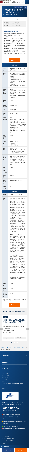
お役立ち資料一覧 (5, 373)
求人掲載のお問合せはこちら (8, 438)
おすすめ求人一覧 (5, 375)
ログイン (23, 2)
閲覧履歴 (14, 2)
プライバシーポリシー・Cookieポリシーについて (12, 434)
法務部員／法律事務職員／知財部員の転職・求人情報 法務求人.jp (14, 422)
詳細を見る (19, 338)
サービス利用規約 (5, 436)
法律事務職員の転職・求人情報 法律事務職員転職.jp (14, 428)
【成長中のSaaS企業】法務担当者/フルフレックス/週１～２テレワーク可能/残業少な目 (14, 321)
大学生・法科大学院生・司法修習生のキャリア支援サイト (15, 417)
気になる (18, 2)
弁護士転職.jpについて (6, 377)
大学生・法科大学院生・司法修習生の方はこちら (12, 383)
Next (27, 329)
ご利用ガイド (4, 381)
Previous (1, 329)
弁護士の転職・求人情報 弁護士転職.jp (11, 414)
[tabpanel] (14, 328)
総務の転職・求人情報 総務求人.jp (10, 426)
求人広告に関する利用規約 (7, 440)
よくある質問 (4, 379)
